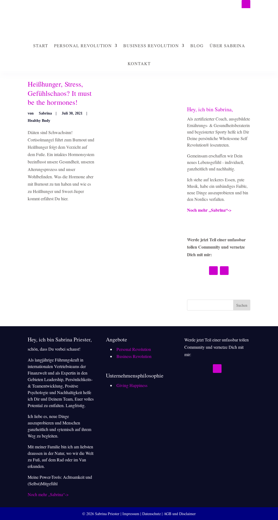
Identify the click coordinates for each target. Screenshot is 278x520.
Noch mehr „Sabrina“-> (209, 210)
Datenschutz (151, 513)
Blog (197, 45)
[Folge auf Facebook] (224, 270)
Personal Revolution (83, 45)
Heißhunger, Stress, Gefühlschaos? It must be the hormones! (59, 93)
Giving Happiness (131, 385)
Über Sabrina (227, 45)
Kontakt (139, 63)
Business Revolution (151, 45)
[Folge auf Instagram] (213, 270)
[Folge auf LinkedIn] (246, 4)
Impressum (130, 513)
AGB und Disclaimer (180, 513)
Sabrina (45, 113)
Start (40, 45)
